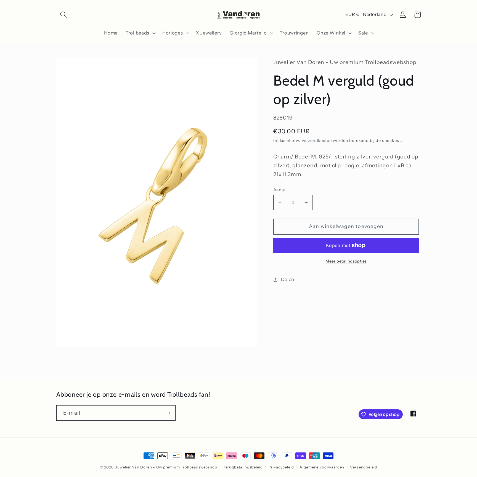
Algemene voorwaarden (322, 467)
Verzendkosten (316, 140)
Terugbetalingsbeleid (243, 467)
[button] (63, 14)
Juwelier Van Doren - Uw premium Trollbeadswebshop (166, 467)
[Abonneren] (168, 413)
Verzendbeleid (363, 467)
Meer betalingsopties (346, 261)
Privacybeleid (281, 467)
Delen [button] (287, 279)
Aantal (280, 189)
